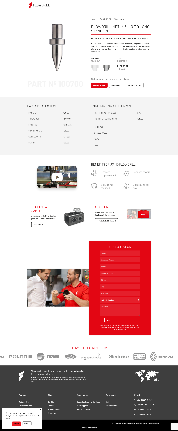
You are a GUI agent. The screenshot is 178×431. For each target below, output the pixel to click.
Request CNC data (134, 85)
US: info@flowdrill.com (146, 409)
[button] (147, 5)
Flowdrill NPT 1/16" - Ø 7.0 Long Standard (112, 19)
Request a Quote (99, 85)
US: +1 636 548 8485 (144, 400)
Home (93, 19)
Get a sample (38, 225)
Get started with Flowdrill (106, 221)
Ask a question (116, 85)
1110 (157, 423)
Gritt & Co (144, 423)
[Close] (40, 410)
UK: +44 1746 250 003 (145, 404)
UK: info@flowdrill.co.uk (146, 414)
